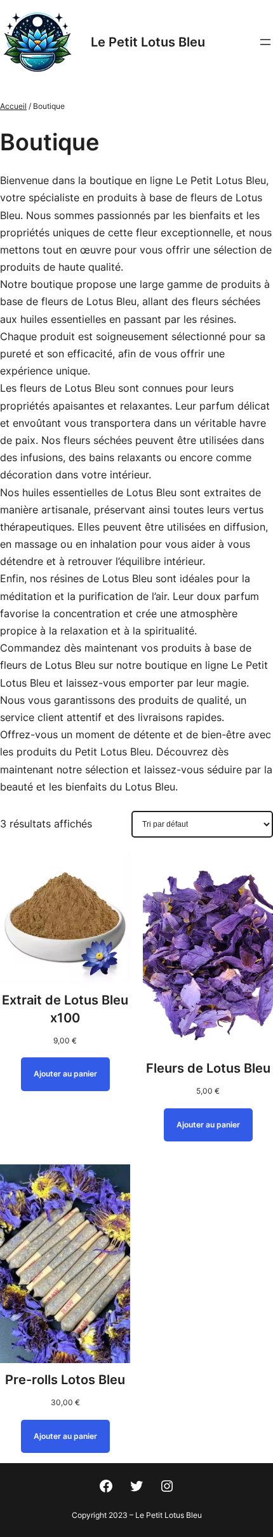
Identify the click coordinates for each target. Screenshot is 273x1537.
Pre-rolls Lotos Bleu (65, 1379)
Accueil (13, 106)
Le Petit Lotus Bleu (148, 42)
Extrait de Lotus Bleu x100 (65, 1009)
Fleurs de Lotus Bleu (208, 1068)
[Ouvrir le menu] (265, 42)
